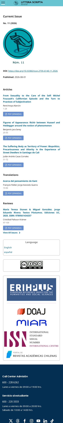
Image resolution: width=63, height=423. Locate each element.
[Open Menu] (3, 3)
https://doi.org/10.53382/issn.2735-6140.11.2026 (33, 70)
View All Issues (10, 232)
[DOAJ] (31, 314)
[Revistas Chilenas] (31, 357)
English (8, 247)
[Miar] (31, 326)
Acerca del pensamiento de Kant (20, 180)
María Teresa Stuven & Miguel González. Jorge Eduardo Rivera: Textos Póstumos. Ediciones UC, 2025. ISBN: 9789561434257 (31, 212)
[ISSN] (31, 346)
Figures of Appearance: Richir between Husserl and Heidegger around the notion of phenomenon (31, 124)
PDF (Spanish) (14, 114)
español (8, 252)
